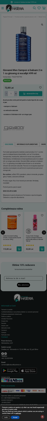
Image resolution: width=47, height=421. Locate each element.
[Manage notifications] (42, 416)
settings (18, 413)
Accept (15, 417)
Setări (6, 417)
